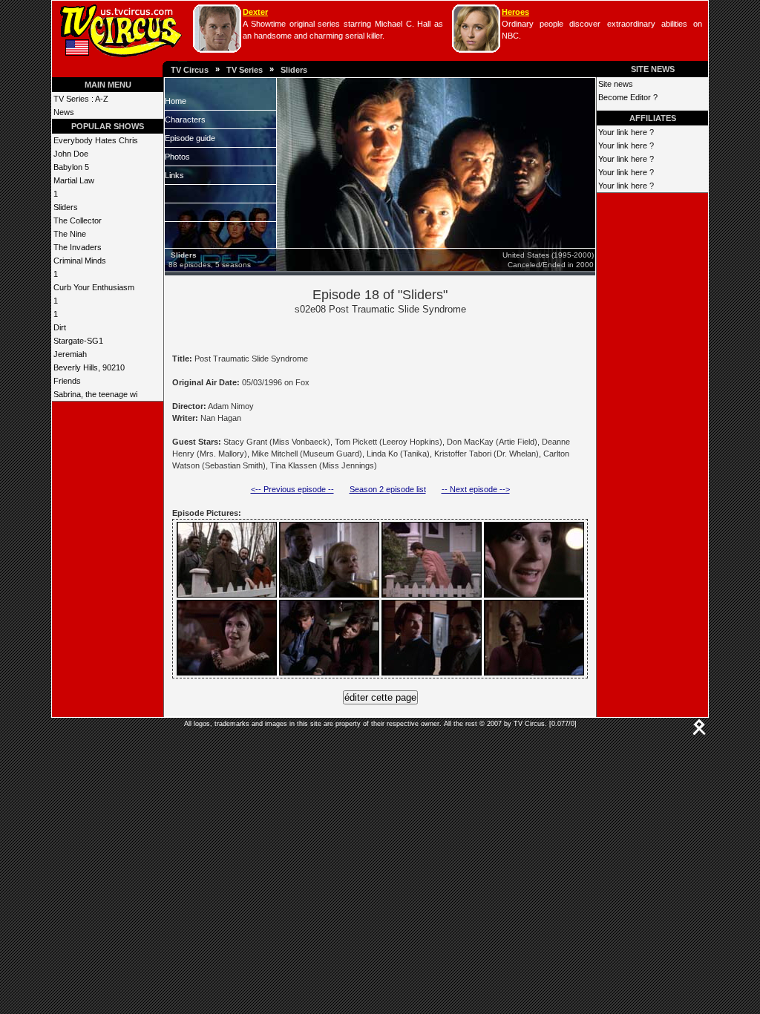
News (63, 112)
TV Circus (190, 69)
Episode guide (190, 138)
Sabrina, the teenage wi (95, 394)
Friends (67, 380)
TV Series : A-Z (80, 98)
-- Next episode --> (476, 489)
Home (175, 101)
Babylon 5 (71, 167)
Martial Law (73, 180)
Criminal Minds (79, 260)
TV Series (244, 69)
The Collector (77, 220)
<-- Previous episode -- (292, 489)
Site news (615, 83)
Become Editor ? (628, 97)
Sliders (294, 69)
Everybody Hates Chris (95, 140)
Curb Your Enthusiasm (93, 287)
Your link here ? (626, 132)
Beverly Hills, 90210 (89, 367)
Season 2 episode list (388, 489)
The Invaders (77, 247)
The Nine (69, 233)
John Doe (70, 153)
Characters (185, 119)
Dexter (255, 11)
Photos (177, 156)
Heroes (515, 11)
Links (174, 175)
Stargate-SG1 (78, 340)
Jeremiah (70, 354)
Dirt (59, 327)
